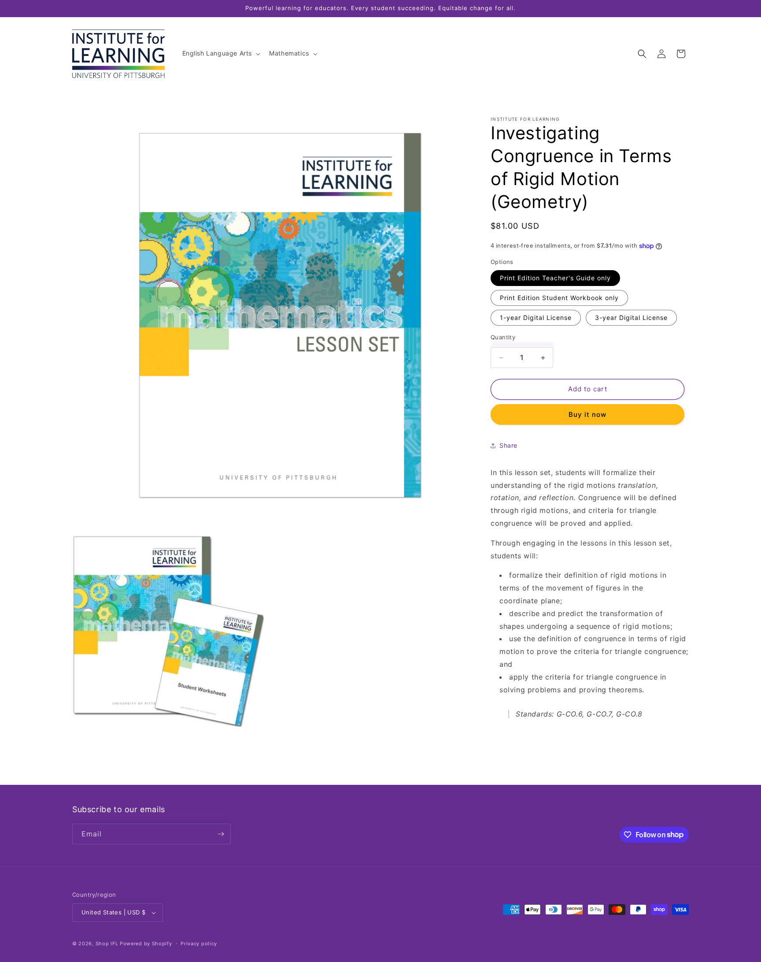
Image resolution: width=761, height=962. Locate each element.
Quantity (503, 337)
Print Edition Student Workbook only (559, 298)
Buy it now (587, 414)
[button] (220, 53)
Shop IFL (107, 943)
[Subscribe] (220, 834)
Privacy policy (199, 943)
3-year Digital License (631, 318)
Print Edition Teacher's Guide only (555, 278)
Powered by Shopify (146, 943)
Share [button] (508, 445)
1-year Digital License (536, 318)
